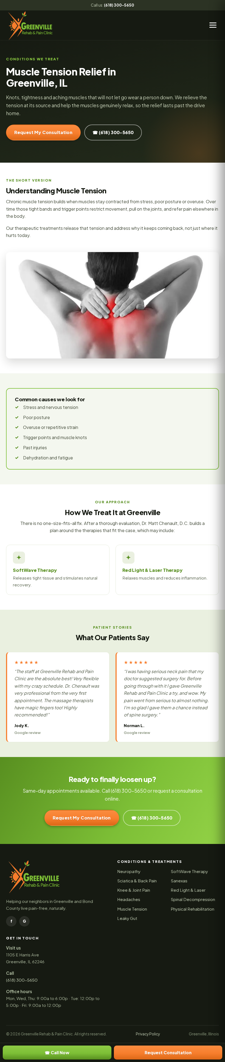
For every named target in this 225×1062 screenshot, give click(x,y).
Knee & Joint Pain (133, 889)
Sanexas (179, 880)
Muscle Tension (132, 908)
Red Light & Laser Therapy (152, 570)
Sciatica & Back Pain (137, 880)
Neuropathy (128, 871)
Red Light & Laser (188, 889)
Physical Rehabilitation (192, 908)
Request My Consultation (43, 132)
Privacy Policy (148, 1034)
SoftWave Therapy (35, 570)
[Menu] (213, 25)
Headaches (128, 899)
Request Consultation (168, 1052)
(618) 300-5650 (119, 5)
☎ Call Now (57, 1052)
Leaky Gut (127, 918)
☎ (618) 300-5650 (113, 132)
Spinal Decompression (193, 899)
